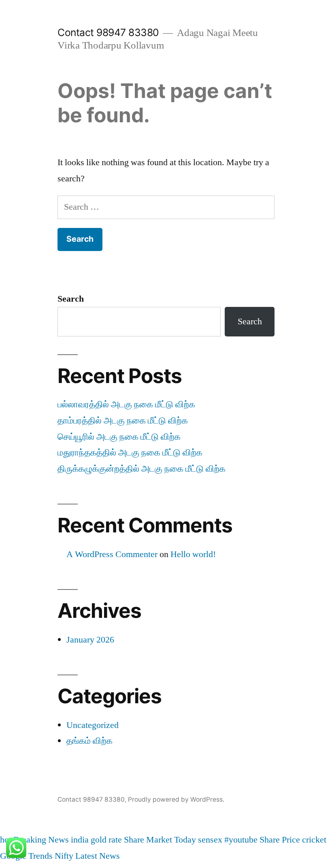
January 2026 (90, 639)
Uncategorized (92, 725)
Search (70, 298)
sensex (210, 839)
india (80, 839)
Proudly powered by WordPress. (176, 799)
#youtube (241, 839)
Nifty (64, 856)
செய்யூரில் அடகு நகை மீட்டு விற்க (119, 437)
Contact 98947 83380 (108, 32)
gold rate (106, 839)
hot (5, 839)
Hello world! (193, 554)
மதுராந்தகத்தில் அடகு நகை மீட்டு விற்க (129, 452)
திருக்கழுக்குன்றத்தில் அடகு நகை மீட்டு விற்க (141, 469)
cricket (314, 839)
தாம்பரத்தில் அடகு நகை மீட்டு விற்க (122, 420)
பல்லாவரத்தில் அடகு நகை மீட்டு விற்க (126, 404)
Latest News (97, 856)
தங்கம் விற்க (89, 741)
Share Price (280, 839)
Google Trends (26, 856)
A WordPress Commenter (111, 554)
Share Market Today (160, 839)
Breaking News (41, 839)
